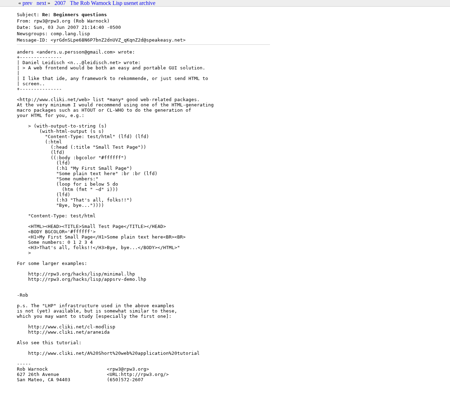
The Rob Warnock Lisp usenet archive (112, 3)
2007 (60, 3)
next (41, 3)
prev (27, 3)
